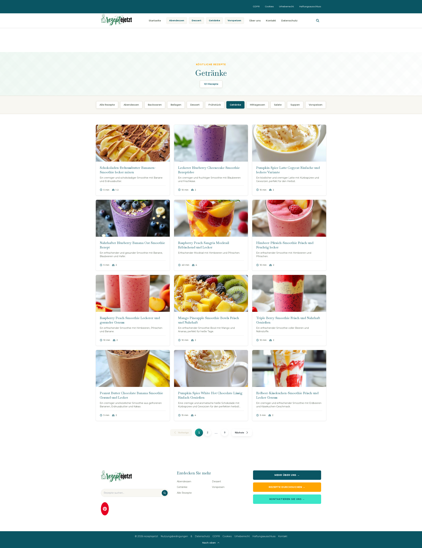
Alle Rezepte (107, 104)
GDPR (256, 6)
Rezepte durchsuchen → (287, 487)
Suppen (295, 104)
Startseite (155, 20)
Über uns (255, 20)
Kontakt (271, 20)
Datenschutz (289, 20)
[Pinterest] (105, 508)
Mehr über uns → (287, 475)
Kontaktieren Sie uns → (287, 499)
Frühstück (215, 104)
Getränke (214, 20)
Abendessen (176, 20)
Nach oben (209, 542)
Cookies (269, 6)
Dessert (196, 20)
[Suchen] (165, 493)
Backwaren (155, 104)
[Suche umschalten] (317, 20)
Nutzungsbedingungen (174, 536)
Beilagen (176, 104)
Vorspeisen (234, 20)
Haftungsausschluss (310, 6)
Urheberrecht (286, 6)
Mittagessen (257, 104)
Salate (278, 104)
